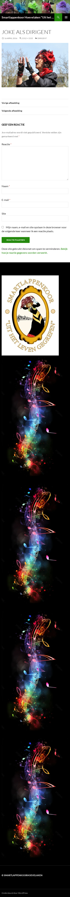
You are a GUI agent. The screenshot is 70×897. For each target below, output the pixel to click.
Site (4, 213)
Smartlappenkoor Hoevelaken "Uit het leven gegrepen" (28, 17)
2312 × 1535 (27, 38)
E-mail (6, 199)
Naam (6, 186)
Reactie (6, 144)
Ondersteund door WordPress (15, 893)
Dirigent (42, 38)
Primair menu (66, 17)
